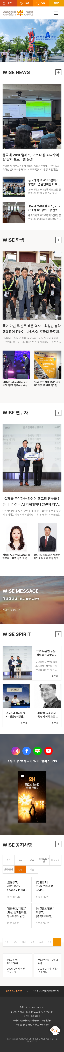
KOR (27, 3)
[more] (57, 942)
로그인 (10, 3)
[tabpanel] (32, 903)
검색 (43, 3)
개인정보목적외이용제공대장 (45, 991)
